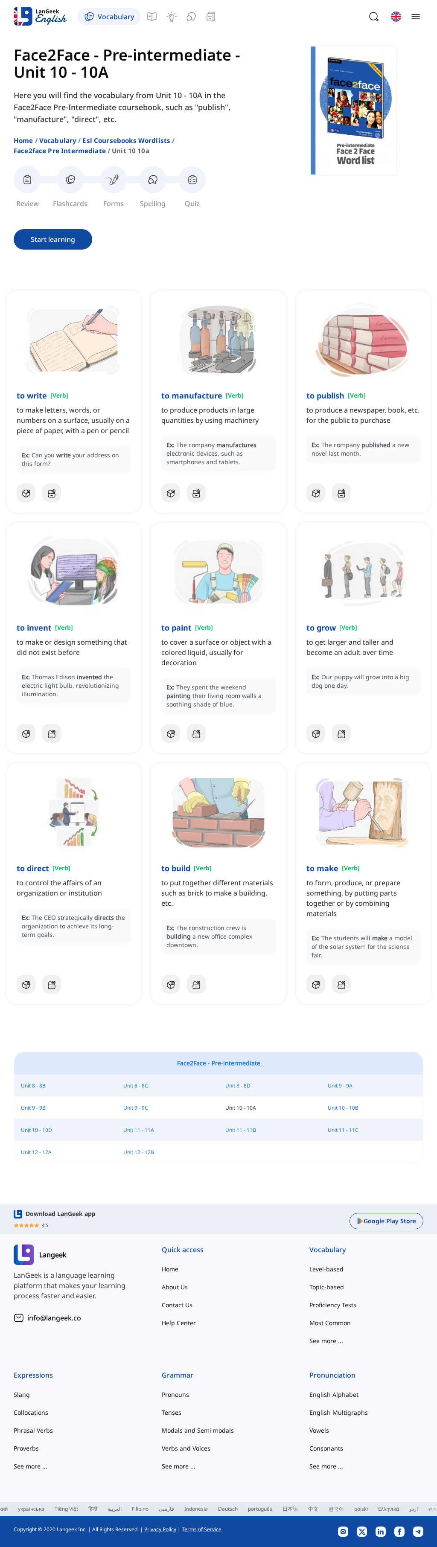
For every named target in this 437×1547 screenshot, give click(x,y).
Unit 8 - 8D (238, 1085)
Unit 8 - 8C (135, 1085)
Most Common (330, 1323)
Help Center (179, 1323)
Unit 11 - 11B (240, 1130)
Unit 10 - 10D (36, 1130)
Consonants (326, 1448)
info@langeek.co (54, 1318)
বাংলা (432, 1508)
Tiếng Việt (66, 1508)
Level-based (326, 1269)
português (260, 1508)
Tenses (171, 1412)
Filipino (140, 1508)
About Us (175, 1287)
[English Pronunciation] (191, 16)
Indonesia (196, 1508)
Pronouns (175, 1394)
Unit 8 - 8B (33, 1085)
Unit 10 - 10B (343, 1107)
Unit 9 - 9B (33, 1107)
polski (361, 1508)
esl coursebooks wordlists (126, 140)
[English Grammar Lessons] (151, 16)
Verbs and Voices (186, 1448)
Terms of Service (201, 1529)
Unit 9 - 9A (340, 1085)
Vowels (319, 1430)
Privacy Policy (160, 1529)
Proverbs (26, 1448)
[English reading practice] (210, 16)
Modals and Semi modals (198, 1430)
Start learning (53, 239)
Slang (22, 1394)
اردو (413, 1508)
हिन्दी (92, 1508)
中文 (313, 1508)
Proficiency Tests (332, 1305)
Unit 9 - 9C (135, 1107)
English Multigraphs (338, 1412)
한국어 (336, 1508)
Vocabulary (58, 140)
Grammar (177, 1375)
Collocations (31, 1412)
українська (31, 1508)
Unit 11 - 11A (138, 1130)
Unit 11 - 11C (343, 1130)
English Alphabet (333, 1394)
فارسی (166, 1508)
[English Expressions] (171, 16)
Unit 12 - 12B (138, 1152)
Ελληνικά (388, 1508)
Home (23, 140)
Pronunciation (332, 1375)
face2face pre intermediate (60, 150)
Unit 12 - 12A (36, 1152)
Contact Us (177, 1305)
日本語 (290, 1508)
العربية (115, 1508)
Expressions (33, 1375)
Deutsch (228, 1508)
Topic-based (326, 1287)
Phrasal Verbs (33, 1430)
